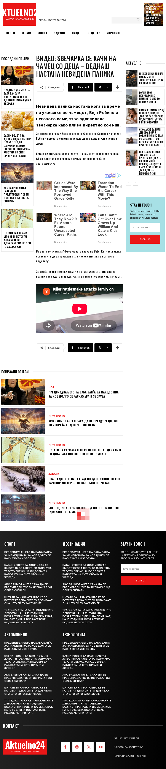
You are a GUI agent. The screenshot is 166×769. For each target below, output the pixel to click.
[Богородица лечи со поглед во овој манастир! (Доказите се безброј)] (23, 507)
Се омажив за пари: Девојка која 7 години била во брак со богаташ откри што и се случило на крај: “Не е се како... (151, 137)
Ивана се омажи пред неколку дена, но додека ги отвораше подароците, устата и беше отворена (151, 116)
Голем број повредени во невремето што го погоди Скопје (149, 97)
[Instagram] (77, 747)
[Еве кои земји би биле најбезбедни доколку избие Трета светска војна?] (131, 78)
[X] (89, 747)
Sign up (145, 239)
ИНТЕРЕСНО (56, 416)
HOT (51, 387)
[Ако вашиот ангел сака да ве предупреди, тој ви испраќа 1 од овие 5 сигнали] (17, 173)
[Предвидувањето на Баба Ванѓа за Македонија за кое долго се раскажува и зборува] (17, 75)
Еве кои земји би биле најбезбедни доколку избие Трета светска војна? (151, 78)
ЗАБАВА (53, 474)
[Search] (138, 20)
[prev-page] (128, 183)
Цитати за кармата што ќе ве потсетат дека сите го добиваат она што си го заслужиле (17, 239)
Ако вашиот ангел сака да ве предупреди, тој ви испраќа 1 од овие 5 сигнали (16, 194)
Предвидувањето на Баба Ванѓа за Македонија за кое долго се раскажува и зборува (153, 15)
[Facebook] (65, 747)
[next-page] (135, 183)
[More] (117, 87)
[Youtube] (100, 747)
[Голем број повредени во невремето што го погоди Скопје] (131, 97)
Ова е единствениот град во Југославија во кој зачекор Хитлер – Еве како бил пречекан (84, 481)
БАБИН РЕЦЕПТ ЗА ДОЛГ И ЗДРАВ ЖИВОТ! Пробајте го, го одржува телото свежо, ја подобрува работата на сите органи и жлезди (17, 146)
